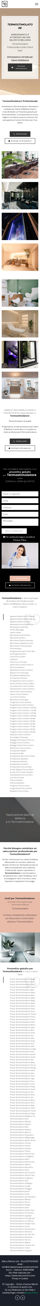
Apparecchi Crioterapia (19, 673)
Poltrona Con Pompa (18, 662)
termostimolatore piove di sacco (23, 1154)
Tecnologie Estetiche (18, 654)
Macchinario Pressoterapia (21, 646)
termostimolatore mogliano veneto (24, 1116)
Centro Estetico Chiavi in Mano (22, 683)
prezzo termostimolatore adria (22, 1070)
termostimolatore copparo (21, 1250)
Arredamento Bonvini (18, 761)
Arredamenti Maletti (18, 751)
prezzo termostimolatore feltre (22, 1022)
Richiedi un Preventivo (21, 141)
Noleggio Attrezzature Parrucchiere (24, 740)
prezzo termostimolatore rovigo (23, 1068)
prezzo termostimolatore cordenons (25, 1084)
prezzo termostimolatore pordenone (25, 1076)
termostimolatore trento (20, 1248)
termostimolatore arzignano (21, 1178)
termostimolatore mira (19, 1127)
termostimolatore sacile (19, 1194)
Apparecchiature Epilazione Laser (23, 619)
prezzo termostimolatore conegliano (25, 1019)
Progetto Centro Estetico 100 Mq (23, 707)
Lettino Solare (15, 632)
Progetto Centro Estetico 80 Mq (22, 729)
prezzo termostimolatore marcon (23, 995)
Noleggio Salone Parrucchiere (22, 745)
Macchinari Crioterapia (19, 700)
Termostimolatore (17, 667)
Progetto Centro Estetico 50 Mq (22, 721)
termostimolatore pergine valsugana (25, 1223)
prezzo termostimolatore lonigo (23, 1049)
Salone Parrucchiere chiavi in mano (24, 665)
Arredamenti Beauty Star (20, 675)
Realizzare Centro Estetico (20, 734)
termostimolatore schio (19, 1170)
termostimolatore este (19, 1180)
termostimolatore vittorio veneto (23, 1175)
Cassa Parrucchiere (17, 656)
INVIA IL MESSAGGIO (14, 531)
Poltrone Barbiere (17, 783)
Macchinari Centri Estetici (20, 635)
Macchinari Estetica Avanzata (21, 640)
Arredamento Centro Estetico (22, 681)
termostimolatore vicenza (20, 1143)
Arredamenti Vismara (18, 678)
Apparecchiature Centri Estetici (22, 616)
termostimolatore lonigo (20, 1186)
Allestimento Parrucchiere (20, 748)
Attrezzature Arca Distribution (22, 624)
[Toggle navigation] (36, 4)
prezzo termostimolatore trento (23, 1111)
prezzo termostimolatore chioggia (24, 1051)
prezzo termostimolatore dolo (22, 982)
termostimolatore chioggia (21, 1189)
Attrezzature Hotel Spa (19, 627)
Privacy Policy (19, 540)
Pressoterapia (15, 648)
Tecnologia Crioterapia (19, 737)
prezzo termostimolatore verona (23, 1103)
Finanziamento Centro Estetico (22, 689)
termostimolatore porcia (20, 1202)
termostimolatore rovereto (21, 1232)
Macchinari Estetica (17, 638)
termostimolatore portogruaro (22, 1218)
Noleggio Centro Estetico (20, 742)
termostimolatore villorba (20, 1121)
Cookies (24, 1278)
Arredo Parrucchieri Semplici (21, 772)
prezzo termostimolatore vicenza (23, 1006)
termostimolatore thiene (20, 1151)
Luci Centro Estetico (18, 697)
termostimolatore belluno (20, 1199)
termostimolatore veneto (20, 1146)
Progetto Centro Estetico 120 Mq (23, 710)
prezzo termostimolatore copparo (24, 1113)
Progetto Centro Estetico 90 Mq (22, 732)
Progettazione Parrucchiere (21, 788)
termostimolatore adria (19, 1207)
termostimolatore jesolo (20, 1191)
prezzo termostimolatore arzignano (24, 1041)
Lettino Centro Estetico (19, 694)
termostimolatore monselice (21, 1167)
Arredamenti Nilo (17, 753)
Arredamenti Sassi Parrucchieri (22, 756)
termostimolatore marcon (20, 1132)
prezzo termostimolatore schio (22, 1033)
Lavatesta (14, 659)
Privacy (15, 1278)
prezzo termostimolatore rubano (23, 992)
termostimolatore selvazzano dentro (25, 1135)
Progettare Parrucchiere (20, 786)
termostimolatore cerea (20, 1226)
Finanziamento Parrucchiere (21, 775)
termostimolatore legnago (21, 1215)
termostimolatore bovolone (21, 1237)
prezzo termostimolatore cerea (22, 1089)
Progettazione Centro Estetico (22, 705)
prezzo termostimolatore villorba (23, 984)
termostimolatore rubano (20, 1129)
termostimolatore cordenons (22, 1221)
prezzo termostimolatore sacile (22, 1057)
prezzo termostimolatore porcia (23, 1065)
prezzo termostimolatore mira (22, 990)
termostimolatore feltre (19, 1159)
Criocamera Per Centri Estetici (22, 686)
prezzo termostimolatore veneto (23, 1008)
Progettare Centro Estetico (20, 702)
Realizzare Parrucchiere (19, 791)
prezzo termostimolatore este (22, 1043)
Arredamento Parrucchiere (21, 767)
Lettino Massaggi (16, 630)
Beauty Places (31, 1292)
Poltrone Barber (16, 780)
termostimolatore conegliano (22, 1156)
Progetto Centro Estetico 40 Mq (22, 718)
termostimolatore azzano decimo (23, 1210)
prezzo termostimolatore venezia (23, 1011)
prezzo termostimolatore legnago (23, 1078)
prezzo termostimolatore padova (23, 987)
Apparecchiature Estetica (20, 621)
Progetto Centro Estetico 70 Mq (22, 726)
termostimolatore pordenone (22, 1213)
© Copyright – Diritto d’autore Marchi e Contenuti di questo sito (20, 1285)
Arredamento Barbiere (19, 759)
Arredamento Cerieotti (19, 764)
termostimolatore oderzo (20, 1164)
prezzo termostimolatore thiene (23, 1014)
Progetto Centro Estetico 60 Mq (22, 724)
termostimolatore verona (20, 1240)
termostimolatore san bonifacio (23, 1197)
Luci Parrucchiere (17, 777)
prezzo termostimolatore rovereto (24, 1094)
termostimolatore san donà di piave (24, 1172)
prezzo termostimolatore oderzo (23, 1027)
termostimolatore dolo (19, 1119)
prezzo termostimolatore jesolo (22, 1054)
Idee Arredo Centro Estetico (21, 691)
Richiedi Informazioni (21, 67)
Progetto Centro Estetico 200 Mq (23, 716)
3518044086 (21, 134)
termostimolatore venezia (20, 1148)
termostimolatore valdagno (21, 1183)
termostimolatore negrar (20, 1242)
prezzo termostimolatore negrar (23, 1105)
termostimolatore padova (20, 1124)
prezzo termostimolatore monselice (24, 1030)
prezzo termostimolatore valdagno (24, 1046)
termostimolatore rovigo (20, 1205)
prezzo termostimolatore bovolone (24, 1100)
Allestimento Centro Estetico (21, 670)
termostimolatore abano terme (23, 1140)
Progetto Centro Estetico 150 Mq (23, 713)
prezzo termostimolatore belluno (23, 1062)
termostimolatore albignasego (22, 1137)
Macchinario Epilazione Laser (21, 643)
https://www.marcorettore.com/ (20, 1275)
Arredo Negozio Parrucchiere (21, 769)
